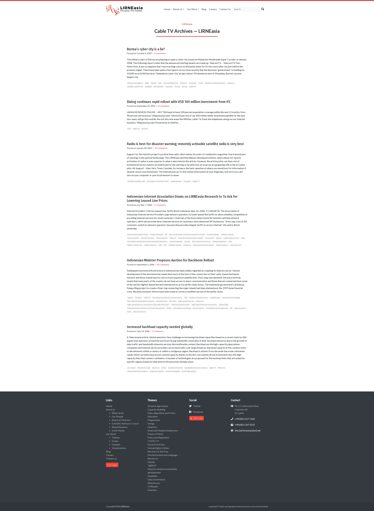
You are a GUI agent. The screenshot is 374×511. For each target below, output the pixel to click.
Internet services (147, 238)
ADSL (147, 83)
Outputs (116, 444)
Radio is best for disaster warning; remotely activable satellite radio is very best (185, 144)
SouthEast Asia (161, 301)
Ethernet (221, 368)
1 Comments (160, 205)
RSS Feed (197, 418)
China (201, 83)
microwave (131, 368)
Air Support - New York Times (158, 181)
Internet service (139, 312)
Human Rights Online (158, 448)
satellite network (175, 245)
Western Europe (144, 368)
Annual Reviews (119, 427)
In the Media (118, 430)
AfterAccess (154, 483)
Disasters (152, 490)
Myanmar (169, 86)
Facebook (198, 411)
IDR (165, 245)
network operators (220, 241)
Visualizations (119, 448)
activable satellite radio (136, 181)
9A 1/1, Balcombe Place (246, 409)
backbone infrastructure (198, 298)
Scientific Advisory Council (125, 423)
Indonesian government (180, 305)
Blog (203, 9)
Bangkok (148, 86)
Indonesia (187, 245)
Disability (152, 476)
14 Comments (163, 264)
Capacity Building (156, 409)
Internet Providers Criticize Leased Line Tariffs (187, 234)
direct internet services (201, 241)
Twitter (197, 406)
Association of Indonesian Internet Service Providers (147, 241)
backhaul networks (175, 368)
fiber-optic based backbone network (140, 301)
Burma (177, 86)
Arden (163, 368)
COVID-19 (153, 441)
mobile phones (176, 181)
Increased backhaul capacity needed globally (160, 327)
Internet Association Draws (137, 234)
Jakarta (218, 238)
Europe (187, 241)
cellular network (227, 234)
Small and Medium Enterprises (163, 430)
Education (153, 416)
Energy (151, 423)
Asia (160, 83)
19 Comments (161, 148)
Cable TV (192, 86)
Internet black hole (171, 83)
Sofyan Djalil (223, 305)
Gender (151, 462)
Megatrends (154, 420)
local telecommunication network (190, 238)
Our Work (192, 9)
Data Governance (156, 479)
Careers (213, 9)
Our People (117, 416)
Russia (184, 86)
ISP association (161, 238)
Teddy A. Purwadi (156, 234)
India (243, 238)
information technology (231, 298)
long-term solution (157, 371)
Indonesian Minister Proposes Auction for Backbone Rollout (170, 260)
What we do (118, 413)
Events (115, 441)
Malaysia (231, 83)
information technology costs (217, 308)
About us (177, 9)
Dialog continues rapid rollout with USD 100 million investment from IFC (179, 102)
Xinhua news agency (135, 83)
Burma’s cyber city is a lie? (146, 49)
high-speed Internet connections (204, 305)
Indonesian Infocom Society (203, 245)
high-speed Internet (186, 301)
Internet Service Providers (137, 371)
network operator (176, 241)
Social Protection (156, 444)
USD (129, 129)
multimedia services (231, 238)
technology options (189, 371)
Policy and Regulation (158, 437)
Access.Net (209, 238)
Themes (116, 437)
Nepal (169, 308)
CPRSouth (153, 486)
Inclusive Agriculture (158, 406)
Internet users (235, 245)
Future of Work (155, 434)
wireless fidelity (213, 234)
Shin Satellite (159, 86)
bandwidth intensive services (196, 368)
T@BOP (152, 465)
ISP (166, 234)
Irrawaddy (192, 83)
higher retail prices (134, 245)
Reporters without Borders (215, 83)
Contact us (225, 9)
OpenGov (152, 427)
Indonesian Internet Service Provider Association (146, 308)
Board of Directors (121, 420)
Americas (155, 368)
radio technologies (173, 371)
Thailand (183, 83)
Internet (144, 129)
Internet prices (240, 308)
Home (167, 9)
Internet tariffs (133, 238)
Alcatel (153, 83)
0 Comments (160, 53)
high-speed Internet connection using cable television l (148, 305)
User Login (112, 465)
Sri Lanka (187, 181)
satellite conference (135, 86)
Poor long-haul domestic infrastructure (167, 298)
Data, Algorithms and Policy (161, 413)
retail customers (150, 245)
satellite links (215, 298)
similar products (222, 245)
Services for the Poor (158, 451)
